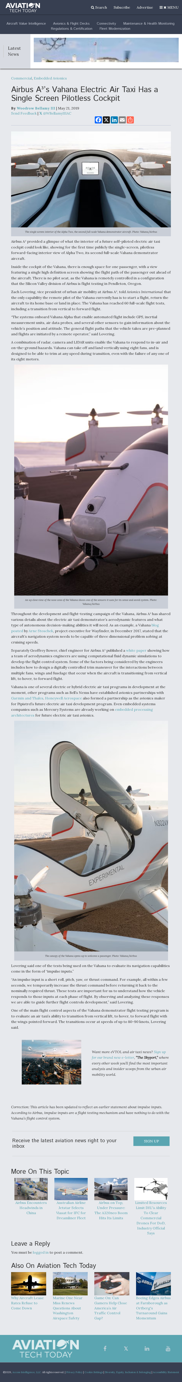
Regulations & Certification (71, 28)
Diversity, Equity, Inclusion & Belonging (128, 1372)
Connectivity (106, 23)
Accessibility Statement (166, 1372)
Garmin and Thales (27, 698)
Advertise (145, 7)
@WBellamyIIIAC (56, 113)
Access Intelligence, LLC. (27, 1372)
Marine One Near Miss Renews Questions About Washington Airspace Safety (68, 1308)
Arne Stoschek (41, 631)
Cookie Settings (94, 1372)
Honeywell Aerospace (63, 698)
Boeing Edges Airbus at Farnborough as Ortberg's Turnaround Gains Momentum (153, 1308)
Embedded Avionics (50, 78)
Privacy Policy (74, 1372)
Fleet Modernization (114, 28)
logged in (41, 1252)
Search (100, 7)
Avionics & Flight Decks (71, 23)
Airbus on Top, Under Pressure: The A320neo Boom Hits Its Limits (111, 1210)
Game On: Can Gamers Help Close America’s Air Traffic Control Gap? (110, 1308)
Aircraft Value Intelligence (26, 23)
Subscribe (122, 7)
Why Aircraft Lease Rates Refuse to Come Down (27, 1303)
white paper (136, 650)
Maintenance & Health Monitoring (148, 23)
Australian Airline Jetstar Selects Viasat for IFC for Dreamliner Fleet (71, 1210)
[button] (169, 7)
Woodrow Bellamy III (36, 108)
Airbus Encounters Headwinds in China (31, 1207)
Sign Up (151, 1141)
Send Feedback (24, 113)
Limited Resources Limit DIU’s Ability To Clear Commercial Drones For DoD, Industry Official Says (151, 1217)
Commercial (21, 78)
